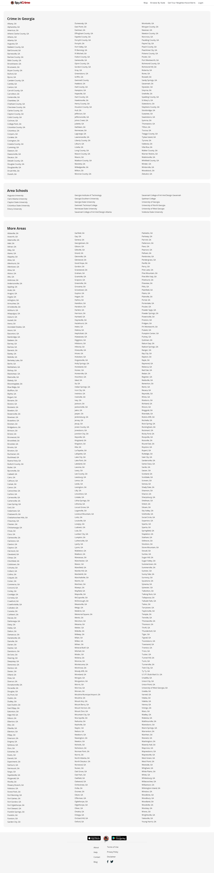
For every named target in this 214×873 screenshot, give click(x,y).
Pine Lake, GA (147, 270)
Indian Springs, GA (82, 387)
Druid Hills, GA (13, 171)
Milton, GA (79, 170)
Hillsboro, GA (80, 343)
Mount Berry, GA (82, 704)
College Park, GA (14, 124)
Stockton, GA (147, 544)
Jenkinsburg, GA (81, 417)
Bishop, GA (12, 370)
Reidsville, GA (147, 380)
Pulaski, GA (146, 330)
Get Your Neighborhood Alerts (181, 3)
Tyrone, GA (146, 140)
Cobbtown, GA (13, 564)
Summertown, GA (149, 564)
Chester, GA (12, 524)
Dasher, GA (12, 648)
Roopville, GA (147, 437)
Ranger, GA (146, 350)
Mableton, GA (80, 551)
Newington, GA (81, 738)
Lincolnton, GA (81, 494)
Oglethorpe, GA (81, 801)
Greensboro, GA (81, 73)
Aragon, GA (12, 293)
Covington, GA (13, 140)
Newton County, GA (150, 33)
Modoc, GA (79, 654)
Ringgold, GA (147, 410)
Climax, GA (11, 557)
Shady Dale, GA (148, 487)
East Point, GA (80, 27)
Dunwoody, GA (81, 23)
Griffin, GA (79, 77)
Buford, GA (12, 74)
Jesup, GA (79, 423)
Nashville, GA (80, 724)
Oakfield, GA (80, 778)
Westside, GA (147, 765)
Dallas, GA (11, 628)
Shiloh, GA (146, 504)
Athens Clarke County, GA (18, 33)
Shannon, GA (147, 490)
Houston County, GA (83, 107)
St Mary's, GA (147, 100)
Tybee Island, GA (149, 137)
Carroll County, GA (15, 90)
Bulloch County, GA (15, 464)
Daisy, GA (11, 624)
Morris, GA (79, 684)
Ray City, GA (147, 353)
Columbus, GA (13, 130)
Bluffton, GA (12, 390)
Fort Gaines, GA (13, 798)
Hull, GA (78, 110)
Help (96, 852)
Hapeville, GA (80, 93)
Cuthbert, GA (12, 614)
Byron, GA (11, 77)
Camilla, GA (12, 84)
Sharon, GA (146, 494)
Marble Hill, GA (81, 571)
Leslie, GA (79, 484)
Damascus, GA (13, 634)
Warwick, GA (147, 738)
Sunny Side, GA (148, 574)
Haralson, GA (80, 306)
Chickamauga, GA (14, 527)
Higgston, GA (80, 340)
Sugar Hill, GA (147, 557)
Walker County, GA (149, 150)
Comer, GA (11, 581)
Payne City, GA (148, 43)
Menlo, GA (79, 617)
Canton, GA (12, 87)
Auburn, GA (12, 317)
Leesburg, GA (80, 477)
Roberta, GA (147, 70)
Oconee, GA (79, 791)
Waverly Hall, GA (148, 744)
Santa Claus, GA (148, 464)
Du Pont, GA (12, 695)
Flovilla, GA (11, 781)
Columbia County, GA (16, 127)
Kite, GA (78, 447)
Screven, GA (147, 480)
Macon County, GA (82, 154)
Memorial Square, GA (83, 614)
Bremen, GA (12, 424)
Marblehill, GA (80, 574)
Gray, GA (78, 70)
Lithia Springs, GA (82, 500)
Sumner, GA (147, 571)
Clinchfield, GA (13, 561)
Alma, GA (11, 270)
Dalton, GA (11, 631)
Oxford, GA (79, 821)
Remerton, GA (147, 383)
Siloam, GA (146, 507)
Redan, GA (146, 373)
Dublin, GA (11, 698)
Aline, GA (11, 260)
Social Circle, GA (148, 517)
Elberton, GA (12, 721)
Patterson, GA (147, 243)
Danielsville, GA (13, 638)
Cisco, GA (11, 534)
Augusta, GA (12, 43)
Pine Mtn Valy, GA (149, 276)
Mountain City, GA (82, 714)
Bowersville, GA (13, 414)
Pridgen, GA (147, 323)
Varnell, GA (146, 694)
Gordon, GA (79, 266)
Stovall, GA (146, 551)
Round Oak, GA (148, 444)
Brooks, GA (12, 447)
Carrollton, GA (13, 94)
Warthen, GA (147, 734)
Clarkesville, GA (13, 537)
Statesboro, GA (148, 103)
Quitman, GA (147, 340)
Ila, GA (77, 383)
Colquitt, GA (12, 578)
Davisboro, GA (13, 651)
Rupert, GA (146, 450)
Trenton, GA (147, 648)
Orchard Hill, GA (81, 818)
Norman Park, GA (82, 751)
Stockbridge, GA (148, 110)
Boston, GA (12, 404)
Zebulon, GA (147, 174)
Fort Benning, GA (14, 795)
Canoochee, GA (13, 491)
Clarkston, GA (13, 541)
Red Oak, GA (147, 370)
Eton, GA (11, 748)
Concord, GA (12, 588)
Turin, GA (146, 661)
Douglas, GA (12, 691)
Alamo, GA (11, 253)
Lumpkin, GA (80, 537)
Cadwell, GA (12, 474)
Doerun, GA (12, 681)
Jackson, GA (79, 403)
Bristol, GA (11, 434)
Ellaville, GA (12, 728)
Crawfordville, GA (14, 604)
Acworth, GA (12, 236)
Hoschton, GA (80, 377)
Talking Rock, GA (149, 594)
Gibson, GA (79, 246)
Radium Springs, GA (150, 347)
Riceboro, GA (147, 400)
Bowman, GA (12, 417)
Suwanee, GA (147, 113)
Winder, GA (146, 164)
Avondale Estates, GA (16, 327)
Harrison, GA (80, 313)
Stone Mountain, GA (150, 547)
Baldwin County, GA (15, 47)
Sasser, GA (146, 470)
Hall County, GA (81, 87)
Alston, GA (11, 273)
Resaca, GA (146, 390)
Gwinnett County (82, 80)
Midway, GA (79, 634)
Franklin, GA (12, 815)
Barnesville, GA (13, 54)
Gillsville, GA (80, 250)
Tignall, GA (146, 637)
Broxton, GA (12, 450)
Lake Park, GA (80, 460)
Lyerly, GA (79, 544)
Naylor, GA (79, 728)
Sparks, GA (146, 524)
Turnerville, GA (148, 664)
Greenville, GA (80, 283)
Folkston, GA (12, 788)
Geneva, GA (79, 240)
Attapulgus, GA (13, 313)
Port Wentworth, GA (150, 60)
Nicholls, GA (80, 744)
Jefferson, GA (80, 113)
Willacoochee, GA (149, 781)
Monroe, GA (80, 661)
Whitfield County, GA (150, 160)
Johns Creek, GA (81, 120)
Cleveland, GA (13, 554)
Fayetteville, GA (13, 775)
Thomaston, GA (148, 124)
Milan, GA (79, 637)
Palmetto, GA (147, 233)
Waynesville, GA (148, 755)
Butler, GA (11, 467)
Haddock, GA (80, 83)
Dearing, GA (12, 658)
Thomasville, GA (148, 621)
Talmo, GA (146, 604)
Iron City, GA (80, 390)
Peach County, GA (149, 47)
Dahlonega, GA (13, 621)
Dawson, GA (12, 150)
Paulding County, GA (150, 40)
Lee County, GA (81, 474)
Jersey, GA (79, 420)
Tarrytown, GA (148, 607)
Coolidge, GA (12, 594)
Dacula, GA (11, 618)
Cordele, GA (12, 137)
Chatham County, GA (16, 104)
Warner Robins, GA (150, 154)
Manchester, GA (81, 561)
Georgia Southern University (87, 198)
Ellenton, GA (12, 731)
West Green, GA (148, 758)
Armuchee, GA (13, 303)
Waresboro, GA (148, 724)
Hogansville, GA (81, 360)
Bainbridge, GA (13, 337)
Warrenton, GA (148, 731)
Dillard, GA (11, 674)
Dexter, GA (11, 671)
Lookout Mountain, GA (84, 514)
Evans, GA (11, 755)
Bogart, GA (12, 397)
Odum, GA (79, 795)
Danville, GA (12, 641)
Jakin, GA (78, 410)
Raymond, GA (147, 363)
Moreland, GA (80, 674)
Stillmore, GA (147, 540)
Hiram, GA (79, 353)
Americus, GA (12, 30)
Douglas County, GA (15, 164)
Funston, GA (12, 818)
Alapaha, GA (12, 256)
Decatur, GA (12, 157)
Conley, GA (11, 591)
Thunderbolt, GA (149, 631)
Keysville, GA (80, 437)
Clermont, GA (13, 551)
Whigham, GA (147, 768)
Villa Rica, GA (147, 147)
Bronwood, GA (13, 437)
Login (200, 3)
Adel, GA (10, 243)
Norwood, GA (80, 765)
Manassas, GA (80, 557)
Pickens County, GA (150, 53)
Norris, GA (79, 755)
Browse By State (157, 3)
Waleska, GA (147, 718)
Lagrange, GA (80, 134)
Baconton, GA (13, 333)
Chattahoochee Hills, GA (17, 517)
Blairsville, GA (13, 377)
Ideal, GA (78, 380)
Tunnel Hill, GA (148, 658)
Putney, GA (146, 337)
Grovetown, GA (81, 290)
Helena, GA (79, 330)
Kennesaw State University (86, 208)
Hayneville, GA (80, 320)
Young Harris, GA (149, 821)
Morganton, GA (81, 681)
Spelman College (149, 198)
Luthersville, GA (81, 540)
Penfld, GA (146, 263)
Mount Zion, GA (81, 711)
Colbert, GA (12, 571)
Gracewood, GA (81, 270)
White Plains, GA (148, 771)
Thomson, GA (147, 624)
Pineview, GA (147, 283)
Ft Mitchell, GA (80, 53)
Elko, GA (10, 725)
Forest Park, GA (13, 792)
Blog (96, 862)
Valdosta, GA (147, 144)
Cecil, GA (10, 507)
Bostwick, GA (12, 407)
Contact (97, 857)
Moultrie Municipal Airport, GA (87, 694)
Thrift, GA (146, 627)
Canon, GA (11, 487)
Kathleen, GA (80, 127)
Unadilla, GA (147, 678)
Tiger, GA (146, 634)
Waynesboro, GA (149, 751)
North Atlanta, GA (82, 758)
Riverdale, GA (147, 413)
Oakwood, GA (80, 781)
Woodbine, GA (148, 795)
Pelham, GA (146, 253)
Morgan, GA (80, 678)
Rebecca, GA (147, 367)
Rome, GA (146, 73)
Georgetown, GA (81, 243)
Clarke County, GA (15, 110)
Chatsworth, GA (14, 514)
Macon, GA (79, 157)
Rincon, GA (146, 407)
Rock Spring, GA (148, 423)
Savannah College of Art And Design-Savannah (161, 195)
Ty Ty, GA (146, 671)
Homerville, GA (81, 373)
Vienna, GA (146, 704)
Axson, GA (11, 330)
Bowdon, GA (12, 410)
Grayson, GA (80, 280)
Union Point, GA (148, 684)
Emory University (14, 209)
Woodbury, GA (148, 798)
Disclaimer (111, 856)
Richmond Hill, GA (149, 67)
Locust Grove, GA (82, 507)
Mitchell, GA (79, 651)
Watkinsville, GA (148, 157)
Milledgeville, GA (81, 167)
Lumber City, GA (81, 534)
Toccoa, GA (146, 130)
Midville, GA (79, 631)
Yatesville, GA (147, 818)
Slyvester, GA (147, 87)
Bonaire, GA (12, 400)
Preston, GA (147, 320)
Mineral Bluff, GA (82, 648)
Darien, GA (11, 644)
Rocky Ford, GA (148, 433)
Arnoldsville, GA (13, 307)
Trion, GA (146, 651)
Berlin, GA (11, 363)
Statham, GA (147, 537)
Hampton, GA (80, 90)
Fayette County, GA (83, 37)
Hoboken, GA (80, 357)
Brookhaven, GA (14, 64)
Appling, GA (12, 287)
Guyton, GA (79, 293)
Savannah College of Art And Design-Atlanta (93, 212)
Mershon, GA (80, 621)
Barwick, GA (12, 350)
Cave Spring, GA (14, 504)
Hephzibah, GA (81, 333)
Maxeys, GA (79, 587)
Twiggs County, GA (150, 134)
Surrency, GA (147, 577)
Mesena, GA (80, 624)
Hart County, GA (81, 97)
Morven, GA (79, 691)
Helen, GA (79, 326)
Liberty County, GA (82, 140)
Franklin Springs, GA (15, 812)
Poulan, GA (146, 306)
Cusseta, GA (12, 611)
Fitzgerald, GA (13, 778)
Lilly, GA (78, 490)
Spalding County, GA (150, 97)
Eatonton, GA (13, 711)
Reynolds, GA (147, 393)
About (96, 847)
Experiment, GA (13, 761)
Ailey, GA (11, 250)
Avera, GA (11, 323)
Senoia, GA (146, 484)
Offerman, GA (80, 798)
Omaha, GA (79, 811)
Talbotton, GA (147, 591)
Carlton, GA (12, 494)
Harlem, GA (79, 310)
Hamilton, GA (80, 303)
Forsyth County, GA (83, 40)
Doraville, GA (12, 688)
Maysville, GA (80, 594)
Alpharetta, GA (13, 27)
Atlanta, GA (12, 40)
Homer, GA (79, 370)
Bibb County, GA (14, 60)
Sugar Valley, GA (148, 561)
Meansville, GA (81, 604)
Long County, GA (82, 150)
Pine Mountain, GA (149, 273)
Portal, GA (146, 300)
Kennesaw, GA (80, 130)
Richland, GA (147, 403)
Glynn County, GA (82, 63)
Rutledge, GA (147, 454)
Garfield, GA (79, 233)
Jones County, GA (82, 427)
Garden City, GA (13, 822)
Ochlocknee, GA (81, 785)
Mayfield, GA (80, 591)
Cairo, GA (11, 477)
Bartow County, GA (15, 57)
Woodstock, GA (148, 170)
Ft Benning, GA (81, 50)
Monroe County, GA (83, 174)
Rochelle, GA (147, 420)
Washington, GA (148, 741)
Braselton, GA (13, 420)
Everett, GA (12, 758)
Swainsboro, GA (148, 117)
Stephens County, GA (150, 107)
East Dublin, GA (13, 705)
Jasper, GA (79, 413)
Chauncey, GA (13, 521)
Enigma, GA (12, 741)
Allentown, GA (13, 267)
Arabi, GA (11, 290)
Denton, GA (12, 668)
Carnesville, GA (13, 497)
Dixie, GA (11, 678)
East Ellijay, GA (13, 708)
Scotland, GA (147, 474)
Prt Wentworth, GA (149, 326)
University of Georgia (151, 202)
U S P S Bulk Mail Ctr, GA (152, 674)
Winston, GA (147, 791)
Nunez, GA (79, 768)
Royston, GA (147, 447)
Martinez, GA (80, 584)
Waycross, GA (147, 748)
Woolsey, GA (147, 808)
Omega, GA (79, 815)
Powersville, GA (148, 316)
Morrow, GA (80, 688)
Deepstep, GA (13, 661)
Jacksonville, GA (81, 407)
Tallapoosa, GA (148, 597)
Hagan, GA (79, 296)
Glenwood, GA (80, 260)
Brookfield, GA (13, 440)
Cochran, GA (12, 120)
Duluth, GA (11, 174)
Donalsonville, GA (14, 685)
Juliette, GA (79, 124)
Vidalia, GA (146, 698)
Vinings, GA (146, 708)
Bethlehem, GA (13, 367)
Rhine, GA (146, 397)
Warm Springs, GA (149, 728)
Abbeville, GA (12, 233)
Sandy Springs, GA (149, 80)
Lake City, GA (80, 457)
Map (146, 3)
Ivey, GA (78, 400)
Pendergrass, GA (149, 260)
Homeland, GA (80, 367)
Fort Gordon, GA (14, 802)
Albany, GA (11, 23)
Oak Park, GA (80, 775)
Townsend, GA (148, 644)
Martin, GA (79, 581)
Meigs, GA (79, 607)
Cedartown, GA (13, 511)
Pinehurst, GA (147, 280)
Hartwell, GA (80, 316)
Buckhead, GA (13, 457)
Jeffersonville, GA (82, 117)
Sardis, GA (146, 467)
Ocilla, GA (78, 788)
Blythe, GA (11, 394)
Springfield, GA (148, 530)
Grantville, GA (80, 276)
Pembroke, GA (148, 256)
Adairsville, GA (13, 240)
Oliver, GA (79, 808)
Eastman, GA (80, 30)
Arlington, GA (13, 300)
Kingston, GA (80, 444)
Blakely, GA (12, 380)
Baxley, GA (11, 353)
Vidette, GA (146, 701)
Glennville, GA (80, 256)
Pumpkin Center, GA (150, 333)
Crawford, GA (13, 601)
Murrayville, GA (81, 718)
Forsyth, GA (79, 43)
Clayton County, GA (15, 114)
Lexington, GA (80, 487)
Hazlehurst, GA (81, 323)
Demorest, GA (13, 664)
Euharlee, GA (12, 751)
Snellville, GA (147, 93)
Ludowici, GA (80, 527)
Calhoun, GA (12, 481)
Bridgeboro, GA (13, 427)
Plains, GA (146, 293)
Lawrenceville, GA (82, 137)
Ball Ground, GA (14, 50)
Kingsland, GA (80, 440)
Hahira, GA (79, 300)
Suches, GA (146, 554)
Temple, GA (146, 614)
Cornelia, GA (12, 598)
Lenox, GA (79, 480)
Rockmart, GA (147, 430)
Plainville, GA (147, 296)
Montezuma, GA (81, 664)
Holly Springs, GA (82, 363)
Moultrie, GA (80, 698)
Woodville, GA (147, 805)
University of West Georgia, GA (155, 688)
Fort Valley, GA (81, 47)
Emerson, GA (12, 738)
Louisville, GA (80, 520)
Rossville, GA (147, 440)
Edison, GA (11, 718)
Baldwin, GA (12, 340)
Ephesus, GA (12, 745)
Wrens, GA (146, 811)
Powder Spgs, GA (149, 310)
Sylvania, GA (147, 584)
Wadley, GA (146, 714)
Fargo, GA (11, 771)
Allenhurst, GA (13, 263)
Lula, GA (78, 530)
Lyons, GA (79, 547)
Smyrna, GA (146, 90)
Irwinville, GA (80, 397)
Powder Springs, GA (150, 313)
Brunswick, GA (13, 67)
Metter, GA (79, 627)
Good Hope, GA (81, 263)
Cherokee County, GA (16, 107)
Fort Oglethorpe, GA (15, 805)
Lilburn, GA (79, 144)
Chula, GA (11, 531)
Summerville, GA (148, 567)
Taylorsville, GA (148, 611)
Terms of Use (112, 847)
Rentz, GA (146, 387)
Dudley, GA (11, 701)
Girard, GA (79, 253)
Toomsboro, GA (148, 641)
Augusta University (15, 195)
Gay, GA (78, 236)
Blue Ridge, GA (13, 387)
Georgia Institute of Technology (88, 195)
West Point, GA (148, 761)
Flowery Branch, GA (15, 785)
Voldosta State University (152, 212)
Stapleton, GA (147, 534)
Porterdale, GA (148, 303)
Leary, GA (79, 470)
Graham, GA (80, 273)
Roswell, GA (146, 77)
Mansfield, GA (80, 567)
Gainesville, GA (81, 60)
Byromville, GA (13, 470)
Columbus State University (18, 205)
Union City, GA (148, 681)
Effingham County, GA (84, 33)
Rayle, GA (145, 360)
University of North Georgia (153, 205)
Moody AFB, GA (81, 671)
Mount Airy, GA (81, 701)
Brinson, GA (12, 430)
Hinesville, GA (80, 350)
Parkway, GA (147, 236)
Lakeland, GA (80, 464)
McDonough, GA (81, 601)
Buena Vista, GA (14, 460)
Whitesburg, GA (148, 778)
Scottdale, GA (147, 477)
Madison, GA (80, 554)
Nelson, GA (79, 731)
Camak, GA (11, 484)
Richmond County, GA (151, 63)
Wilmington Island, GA (151, 788)
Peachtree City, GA (149, 50)
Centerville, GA (13, 97)
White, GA (146, 775)
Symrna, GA (146, 120)
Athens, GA (12, 37)
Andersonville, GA (14, 283)
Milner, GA (79, 644)
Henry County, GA (82, 103)
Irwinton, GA (80, 393)
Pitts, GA (145, 286)
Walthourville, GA (149, 721)
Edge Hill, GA (12, 715)
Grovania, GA (80, 286)
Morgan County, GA (150, 27)
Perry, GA (146, 266)
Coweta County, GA (15, 144)
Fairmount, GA (13, 768)
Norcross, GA (147, 37)
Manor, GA (79, 564)
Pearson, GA (147, 250)
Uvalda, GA (146, 691)
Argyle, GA (11, 297)
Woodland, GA (147, 801)
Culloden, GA (12, 608)
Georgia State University (85, 202)
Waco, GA (146, 711)
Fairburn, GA (12, 765)
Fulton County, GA (82, 57)
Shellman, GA (147, 500)
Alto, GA (10, 277)
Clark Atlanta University (17, 199)
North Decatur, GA (82, 761)
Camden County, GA (15, 80)
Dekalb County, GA (15, 161)
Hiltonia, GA (79, 347)
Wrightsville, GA (148, 815)
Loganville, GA (80, 510)
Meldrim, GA (80, 611)
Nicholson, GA (80, 748)
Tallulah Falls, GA (149, 601)
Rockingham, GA (148, 427)
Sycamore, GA (147, 581)
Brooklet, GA (12, 444)
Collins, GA (11, 574)
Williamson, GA (148, 785)
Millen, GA (79, 641)
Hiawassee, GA (81, 337)
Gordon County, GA (83, 67)
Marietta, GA (80, 164)
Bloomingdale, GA (14, 384)
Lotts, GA (78, 517)
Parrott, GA (146, 240)
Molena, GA (79, 658)
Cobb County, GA (14, 117)
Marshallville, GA (81, 577)
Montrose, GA (80, 668)
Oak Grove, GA (81, 771)
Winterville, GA (148, 167)
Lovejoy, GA (79, 524)
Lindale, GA (79, 497)
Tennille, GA (147, 617)
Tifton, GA (146, 127)
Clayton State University (17, 202)
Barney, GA (12, 343)
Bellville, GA (12, 357)
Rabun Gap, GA (148, 343)
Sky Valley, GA (147, 510)
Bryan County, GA (14, 70)
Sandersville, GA (148, 460)
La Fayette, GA (80, 450)
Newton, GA (80, 741)
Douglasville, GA (14, 167)
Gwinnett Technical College (86, 205)
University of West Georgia (153, 208)
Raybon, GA (146, 357)
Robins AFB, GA (148, 417)
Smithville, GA (147, 514)
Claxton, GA (12, 544)
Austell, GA (11, 320)
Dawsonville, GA (14, 154)
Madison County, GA (83, 160)
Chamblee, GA (13, 100)
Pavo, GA (145, 246)
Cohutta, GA (12, 567)
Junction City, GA (81, 433)
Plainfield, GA (147, 290)
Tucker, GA (146, 654)
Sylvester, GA (147, 587)
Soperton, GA (147, 520)
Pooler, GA (146, 57)
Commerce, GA (13, 584)
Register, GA (147, 377)
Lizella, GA (79, 147)
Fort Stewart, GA (14, 808)
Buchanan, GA (13, 454)
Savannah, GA (147, 83)
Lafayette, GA (80, 454)
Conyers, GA (12, 134)
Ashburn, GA (12, 310)
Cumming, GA (13, 147)
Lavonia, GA (79, 467)
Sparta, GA (146, 527)
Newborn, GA (80, 734)
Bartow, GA (12, 347)
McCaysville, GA (81, 597)
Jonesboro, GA (81, 430)
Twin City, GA (147, 668)
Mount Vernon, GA (82, 708)
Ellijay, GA (11, 735)
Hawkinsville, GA (81, 100)
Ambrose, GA (12, 280)
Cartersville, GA (13, 501)
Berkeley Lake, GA (15, 360)
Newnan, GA (147, 30)
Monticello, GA (148, 23)
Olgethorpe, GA (81, 805)
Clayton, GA (12, 547)
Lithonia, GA (80, 504)
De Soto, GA (12, 654)
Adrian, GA (11, 246)
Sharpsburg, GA (148, 497)
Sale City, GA (147, 457)
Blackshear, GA (13, 374)
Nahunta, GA (80, 721)
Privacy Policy (112, 852)
